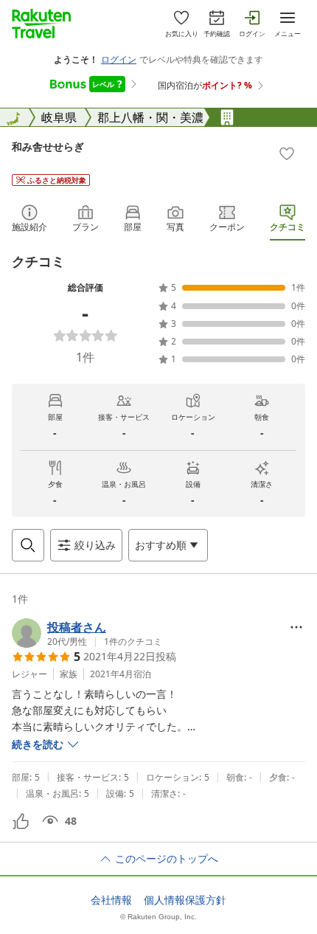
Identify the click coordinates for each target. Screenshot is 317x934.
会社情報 (111, 900)
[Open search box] (28, 545)
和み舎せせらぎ (48, 146)
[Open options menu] (296, 627)
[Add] (286, 153)
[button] (87, 633)
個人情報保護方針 (185, 900)
